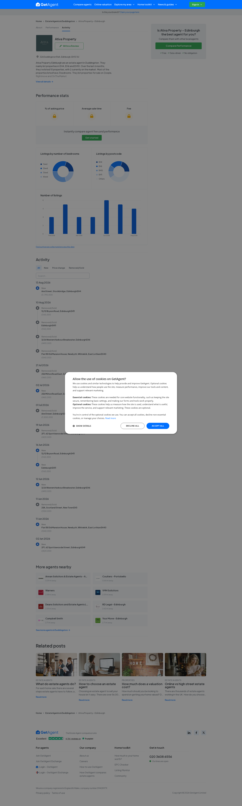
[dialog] (121, 403)
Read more (110, 418)
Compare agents (82, 4)
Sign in (195, 4)
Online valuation (103, 4)
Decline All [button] (132, 425)
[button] (82, 425)
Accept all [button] (158, 425)
